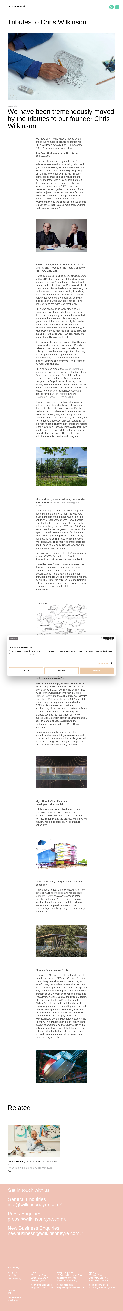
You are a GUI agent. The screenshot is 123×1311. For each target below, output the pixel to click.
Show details (103, 663)
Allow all (96, 671)
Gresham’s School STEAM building (54, 397)
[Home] (111, 7)
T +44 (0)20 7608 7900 (41, 1285)
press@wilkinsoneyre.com (35, 1219)
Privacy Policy (14, 1279)
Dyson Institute (60, 394)
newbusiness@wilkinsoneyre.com (43, 1233)
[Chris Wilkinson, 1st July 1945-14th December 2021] (34, 1141)
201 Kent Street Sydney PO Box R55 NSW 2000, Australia (98, 1278)
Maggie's (59, 893)
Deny (26, 671)
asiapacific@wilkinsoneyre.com (71, 1287)
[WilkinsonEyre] (61, 1268)
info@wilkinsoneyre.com (33, 1204)
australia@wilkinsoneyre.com (102, 1287)
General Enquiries (27, 1199)
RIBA (55, 499)
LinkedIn (12, 1275)
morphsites (13, 1300)
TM (9, 1293)
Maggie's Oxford (44, 896)
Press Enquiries (24, 1213)
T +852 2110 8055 (65, 1285)
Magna (77, 975)
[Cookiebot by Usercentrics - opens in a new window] (103, 638)
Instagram (12, 1272)
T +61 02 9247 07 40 (98, 1285)
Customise (60, 671)
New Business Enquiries (33, 1228)
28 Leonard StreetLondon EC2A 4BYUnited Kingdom (39, 1278)
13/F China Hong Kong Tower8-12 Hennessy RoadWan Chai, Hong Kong (70, 1278)
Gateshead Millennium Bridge (51, 699)
